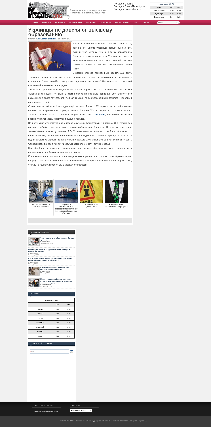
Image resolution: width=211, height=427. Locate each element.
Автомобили (105, 22)
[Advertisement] (80, 172)
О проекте (38, 411)
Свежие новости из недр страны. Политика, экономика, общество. (102, 421)
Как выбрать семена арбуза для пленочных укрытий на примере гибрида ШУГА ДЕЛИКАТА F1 (50, 259)
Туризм (145, 22)
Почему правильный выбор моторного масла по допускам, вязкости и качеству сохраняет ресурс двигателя (56, 281)
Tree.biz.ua (99, 114)
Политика (46, 22)
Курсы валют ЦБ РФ (166, 4)
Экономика (60, 22)
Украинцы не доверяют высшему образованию (70, 32)
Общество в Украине (47, 39)
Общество (90, 22)
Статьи (55, 411)
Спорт (135, 22)
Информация (47, 411)
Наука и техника (122, 22)
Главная (34, 22)
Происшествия (75, 22)
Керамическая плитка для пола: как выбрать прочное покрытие (54, 268)
